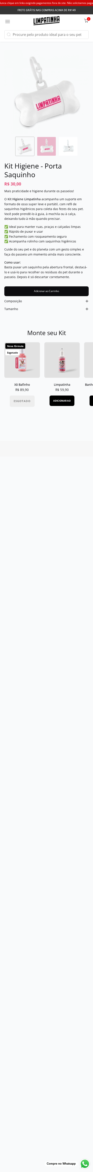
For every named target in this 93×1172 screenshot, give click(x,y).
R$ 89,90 (22, 389)
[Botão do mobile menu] (7, 21)
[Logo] (46, 21)
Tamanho (11, 309)
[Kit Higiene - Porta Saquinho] (25, 146)
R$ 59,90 (62, 389)
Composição (13, 301)
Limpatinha (62, 384)
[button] (8, 34)
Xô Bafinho (22, 384)
